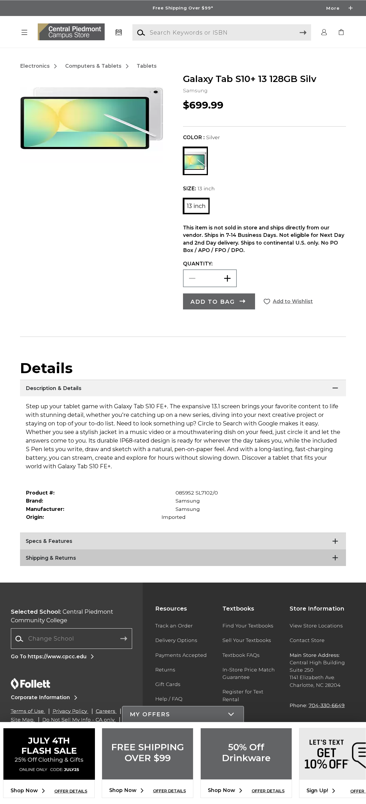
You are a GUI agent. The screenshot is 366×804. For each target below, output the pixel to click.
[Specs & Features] (183, 540)
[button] (183, 8)
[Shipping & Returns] (183, 556)
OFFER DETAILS (70, 791)
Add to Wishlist (293, 301)
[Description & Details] (183, 387)
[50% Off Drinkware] (246, 775)
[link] (341, 32)
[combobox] (71, 638)
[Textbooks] (118, 32)
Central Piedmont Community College (62, 616)
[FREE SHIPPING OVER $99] (147, 775)
